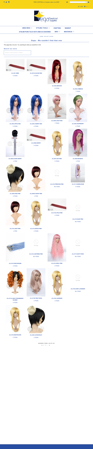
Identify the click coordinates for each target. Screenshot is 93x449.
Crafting (57, 28)
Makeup (68, 28)
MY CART (82, 6)
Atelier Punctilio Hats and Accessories (35, 32)
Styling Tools (42, 28)
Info (56, 32)
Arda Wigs (26, 28)
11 (49, 345)
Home (41, 36)
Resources (68, 32)
